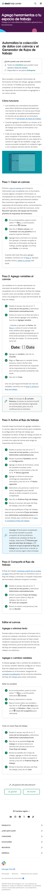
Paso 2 (28, 258)
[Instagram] (15, 817)
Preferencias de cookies (29, 874)
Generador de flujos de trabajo (29, 119)
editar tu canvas (24, 260)
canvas (10, 67)
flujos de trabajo (21, 67)
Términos (15, 874)
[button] (12, 791)
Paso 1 (11, 328)
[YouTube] (29, 817)
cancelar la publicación (11, 674)
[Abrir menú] (41, 3)
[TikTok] (33, 817)
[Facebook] (20, 817)
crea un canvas (15, 188)
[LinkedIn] (11, 817)
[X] (24, 817)
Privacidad (5, 874)
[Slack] (20, 864)
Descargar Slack (7, 869)
